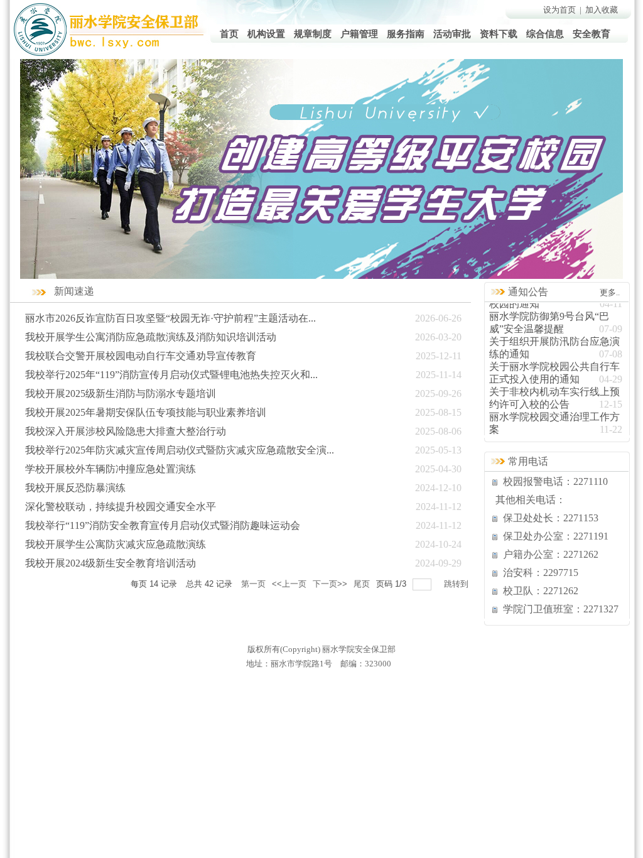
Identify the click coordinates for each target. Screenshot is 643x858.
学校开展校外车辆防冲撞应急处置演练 (110, 469)
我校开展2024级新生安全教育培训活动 (110, 563)
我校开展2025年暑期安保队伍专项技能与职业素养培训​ (145, 412)
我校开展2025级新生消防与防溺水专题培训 (120, 393)
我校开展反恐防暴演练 (75, 487)
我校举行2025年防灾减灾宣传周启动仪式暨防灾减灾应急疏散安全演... (179, 450)
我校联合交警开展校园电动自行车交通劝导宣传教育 (140, 355)
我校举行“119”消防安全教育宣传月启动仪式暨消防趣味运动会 (162, 525)
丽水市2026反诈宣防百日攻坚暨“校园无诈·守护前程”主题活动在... (170, 318)
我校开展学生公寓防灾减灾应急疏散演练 (115, 544)
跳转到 (457, 584)
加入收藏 (601, 9)
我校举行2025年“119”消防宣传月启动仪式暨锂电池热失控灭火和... (171, 374)
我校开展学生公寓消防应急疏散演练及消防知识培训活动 (150, 337)
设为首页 (559, 9)
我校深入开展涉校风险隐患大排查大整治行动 (125, 431)
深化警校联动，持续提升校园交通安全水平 (120, 506)
